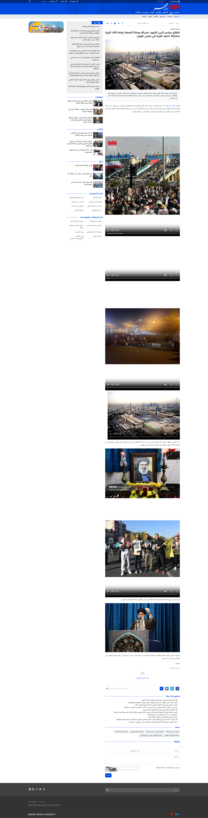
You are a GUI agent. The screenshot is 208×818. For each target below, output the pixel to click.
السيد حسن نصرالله (172, 731)
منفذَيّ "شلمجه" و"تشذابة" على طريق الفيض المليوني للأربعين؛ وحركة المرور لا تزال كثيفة (79, 143)
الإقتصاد (169, 16)
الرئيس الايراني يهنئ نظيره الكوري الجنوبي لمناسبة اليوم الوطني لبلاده (156, 705)
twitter (63, 2)
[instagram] (43, 789)
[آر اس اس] (33, 789)
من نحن (41, 802)
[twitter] (40, 789)
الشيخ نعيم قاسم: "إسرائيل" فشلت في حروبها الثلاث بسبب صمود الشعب (85, 38)
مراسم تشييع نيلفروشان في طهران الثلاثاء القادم (162, 717)
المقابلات (99, 97)
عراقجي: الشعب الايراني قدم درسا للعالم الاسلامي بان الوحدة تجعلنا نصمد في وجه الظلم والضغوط (83, 74)
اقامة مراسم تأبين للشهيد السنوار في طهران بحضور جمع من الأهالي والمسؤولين (152, 702)
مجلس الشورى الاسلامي (94, 225)
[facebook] (36, 789)
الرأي (101, 161)
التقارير (100, 129)
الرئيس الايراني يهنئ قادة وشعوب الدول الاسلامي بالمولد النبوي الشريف (84, 81)
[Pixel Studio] (170, 814)
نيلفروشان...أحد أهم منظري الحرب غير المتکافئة (162, 715)
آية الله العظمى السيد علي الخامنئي (151, 735)
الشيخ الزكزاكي (79, 210)
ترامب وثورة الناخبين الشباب (90, 26)
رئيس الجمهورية (97, 210)
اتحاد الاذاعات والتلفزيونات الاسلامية (77, 237)
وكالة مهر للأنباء (170, 106)
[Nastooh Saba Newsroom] (176, 814)
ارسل (108, 775)
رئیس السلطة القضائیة (77, 197)
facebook (53, 2)
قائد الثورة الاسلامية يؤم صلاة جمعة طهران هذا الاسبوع (160, 710)
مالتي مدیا (146, 12)
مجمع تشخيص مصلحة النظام (77, 226)
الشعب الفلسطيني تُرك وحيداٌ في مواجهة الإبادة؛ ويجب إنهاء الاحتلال (79, 102)
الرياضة (144, 16)
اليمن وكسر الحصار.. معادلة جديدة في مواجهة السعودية (80, 110)
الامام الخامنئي (97, 197)
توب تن (97, 22)
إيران (171, 12)
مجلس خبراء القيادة (96, 221)
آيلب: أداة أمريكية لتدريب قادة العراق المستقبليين (80, 151)
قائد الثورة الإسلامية (121, 731)
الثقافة (156, 16)
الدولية (152, 12)
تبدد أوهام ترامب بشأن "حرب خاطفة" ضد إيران (79, 175)
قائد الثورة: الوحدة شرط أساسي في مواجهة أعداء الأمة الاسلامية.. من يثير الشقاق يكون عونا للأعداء (84, 52)
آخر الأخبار (138, 12)
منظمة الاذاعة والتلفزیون (94, 232)
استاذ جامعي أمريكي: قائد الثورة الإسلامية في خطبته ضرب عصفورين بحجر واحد (153, 722)
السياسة (176, 16)
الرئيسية (176, 12)
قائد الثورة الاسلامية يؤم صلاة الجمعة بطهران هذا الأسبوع (159, 700)
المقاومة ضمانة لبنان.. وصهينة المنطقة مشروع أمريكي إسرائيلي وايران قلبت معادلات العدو (80, 120)
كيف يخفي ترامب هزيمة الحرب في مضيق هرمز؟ (81, 183)
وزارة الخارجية (79, 232)
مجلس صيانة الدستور (77, 221)
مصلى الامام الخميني (136, 731)
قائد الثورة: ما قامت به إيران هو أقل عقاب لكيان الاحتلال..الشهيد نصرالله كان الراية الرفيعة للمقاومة (146, 719)
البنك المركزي (97, 236)
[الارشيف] (29, 789)
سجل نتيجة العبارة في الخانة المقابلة (168, 768)
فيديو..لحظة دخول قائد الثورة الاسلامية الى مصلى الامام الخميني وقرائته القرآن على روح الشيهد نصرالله (145, 712)
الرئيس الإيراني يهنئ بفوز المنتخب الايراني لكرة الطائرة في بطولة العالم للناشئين (85, 32)
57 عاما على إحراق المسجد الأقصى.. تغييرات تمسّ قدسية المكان (81, 134)
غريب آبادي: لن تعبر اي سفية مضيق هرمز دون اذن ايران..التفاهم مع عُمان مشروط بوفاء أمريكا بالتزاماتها (84, 66)
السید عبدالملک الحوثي (94, 206)
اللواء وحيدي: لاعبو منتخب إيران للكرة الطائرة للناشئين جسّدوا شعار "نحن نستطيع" (85, 45)
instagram (73, 2)
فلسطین (165, 12)
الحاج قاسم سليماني (95, 202)
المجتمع (162, 16)
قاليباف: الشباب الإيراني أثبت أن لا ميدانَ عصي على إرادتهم (84, 58)
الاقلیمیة (158, 12)
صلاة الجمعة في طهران (172, 735)
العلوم (150, 16)
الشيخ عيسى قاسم (78, 206)
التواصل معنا (32, 802)
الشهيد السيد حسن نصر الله (154, 731)
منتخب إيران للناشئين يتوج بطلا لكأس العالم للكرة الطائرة (84, 87)
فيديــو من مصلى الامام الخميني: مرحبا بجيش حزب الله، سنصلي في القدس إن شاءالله (150, 707)
